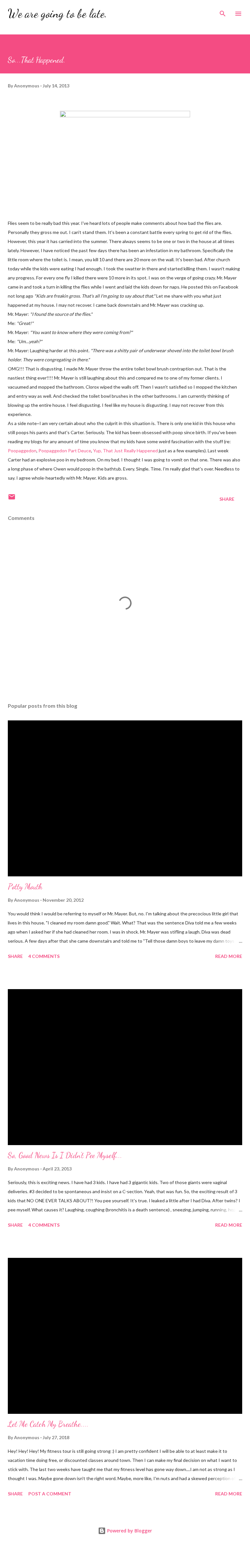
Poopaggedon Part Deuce (64, 450)
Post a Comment (49, 1493)
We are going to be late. (57, 13)
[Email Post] (12, 499)
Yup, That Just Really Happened (125, 450)
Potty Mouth (25, 886)
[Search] (223, 12)
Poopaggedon (22, 450)
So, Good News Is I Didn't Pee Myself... (65, 1155)
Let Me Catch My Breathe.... (48, 1424)
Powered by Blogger (129, 1531)
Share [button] (226, 499)
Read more (228, 956)
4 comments (44, 956)
